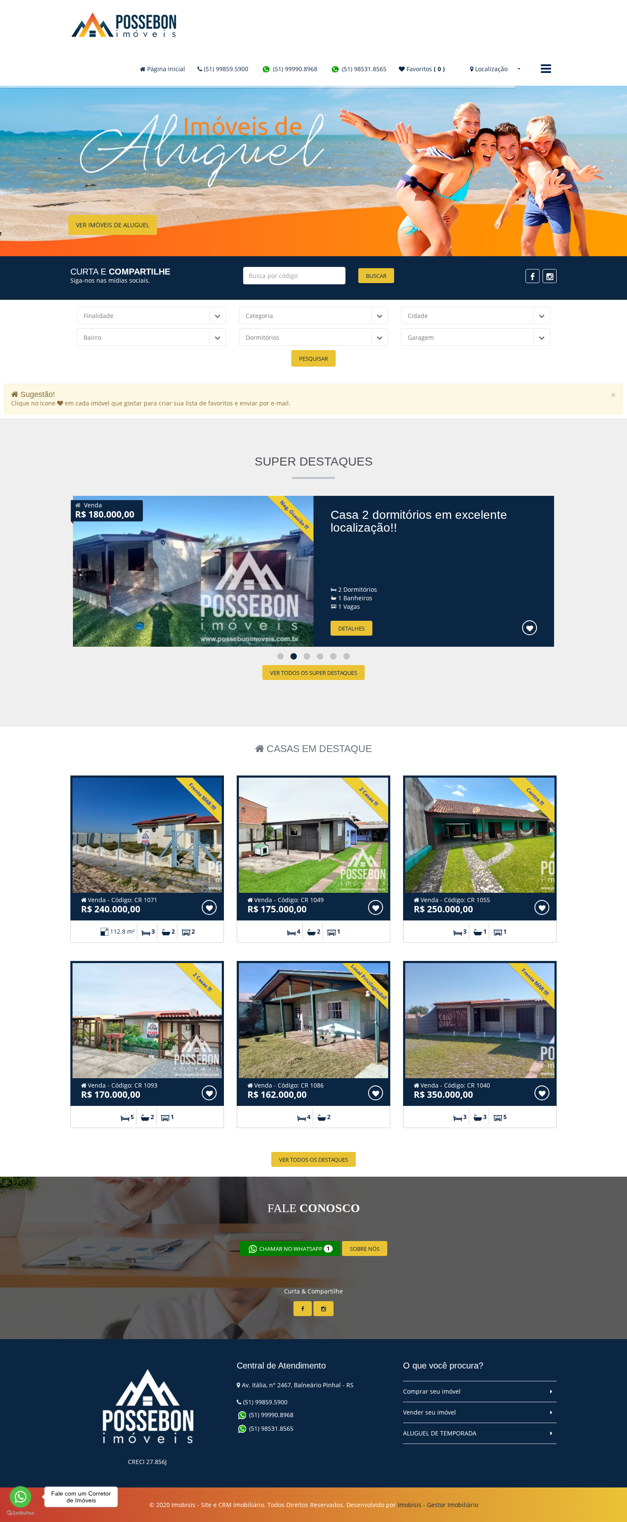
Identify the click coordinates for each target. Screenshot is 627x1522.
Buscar (376, 276)
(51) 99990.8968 (294, 69)
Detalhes (351, 628)
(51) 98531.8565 (363, 69)
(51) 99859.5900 (225, 69)
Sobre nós (365, 1249)
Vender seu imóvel (429, 1412)
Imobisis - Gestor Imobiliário (438, 1505)
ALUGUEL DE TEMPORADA (439, 1433)
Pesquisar (313, 358)
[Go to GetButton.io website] (20, 1513)
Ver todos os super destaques (313, 673)
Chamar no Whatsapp (294, 1249)
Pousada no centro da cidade (410, 514)
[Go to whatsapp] (20, 1497)
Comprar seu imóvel (432, 1391)
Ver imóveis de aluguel (112, 246)
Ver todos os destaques (313, 1159)
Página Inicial (165, 69)
